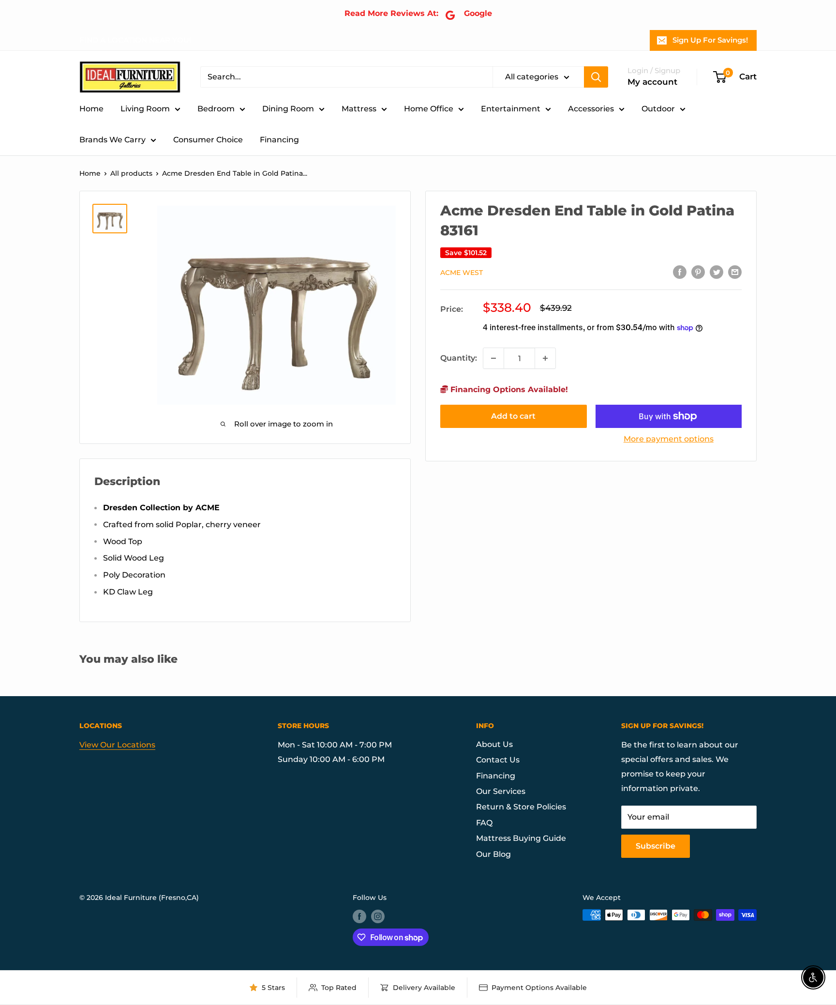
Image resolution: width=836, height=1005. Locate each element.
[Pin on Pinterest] (698, 271)
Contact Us (498, 759)
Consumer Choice (208, 139)
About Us (494, 744)
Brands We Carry (112, 139)
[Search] (596, 77)
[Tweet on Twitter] (716, 271)
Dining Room (288, 108)
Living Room (145, 108)
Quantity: (458, 358)
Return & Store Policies (521, 806)
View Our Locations (117, 744)
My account (652, 82)
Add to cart (513, 416)
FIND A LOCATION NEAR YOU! (135, 40)
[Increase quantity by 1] (545, 358)
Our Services (500, 791)
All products (131, 173)
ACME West (461, 272)
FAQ (484, 822)
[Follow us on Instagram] (378, 916)
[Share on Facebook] (680, 271)
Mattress (359, 108)
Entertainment (510, 108)
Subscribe (655, 846)
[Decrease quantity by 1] (493, 358)
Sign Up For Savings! (710, 40)
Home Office (428, 108)
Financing (279, 139)
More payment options (669, 438)
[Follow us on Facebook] (359, 916)
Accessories (591, 108)
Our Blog (493, 854)
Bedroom (216, 108)
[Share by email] (735, 271)
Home (91, 108)
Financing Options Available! (508, 389)
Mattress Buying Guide (521, 838)
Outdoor (658, 108)
